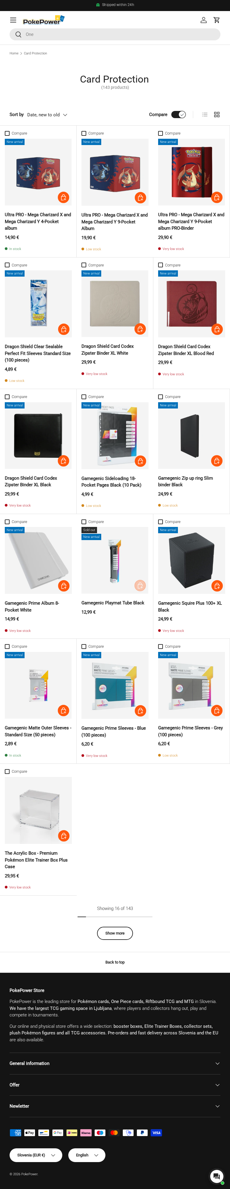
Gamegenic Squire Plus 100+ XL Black (190, 606)
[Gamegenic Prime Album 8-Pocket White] (38, 560)
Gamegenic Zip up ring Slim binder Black (185, 481)
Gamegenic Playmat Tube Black (112, 603)
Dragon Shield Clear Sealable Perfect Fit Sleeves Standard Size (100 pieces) (38, 353)
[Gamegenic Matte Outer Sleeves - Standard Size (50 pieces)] (38, 685)
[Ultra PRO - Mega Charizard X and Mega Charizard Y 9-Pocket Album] (115, 172)
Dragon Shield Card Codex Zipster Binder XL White (107, 350)
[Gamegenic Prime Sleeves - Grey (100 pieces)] (191, 685)
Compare (158, 114)
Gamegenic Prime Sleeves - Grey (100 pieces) (190, 731)
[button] (216, 20)
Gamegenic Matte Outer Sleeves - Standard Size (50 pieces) (38, 731)
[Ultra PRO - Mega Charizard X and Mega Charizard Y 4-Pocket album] (38, 172)
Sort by (17, 114)
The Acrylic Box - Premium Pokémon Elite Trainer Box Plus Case (36, 859)
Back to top (115, 962)
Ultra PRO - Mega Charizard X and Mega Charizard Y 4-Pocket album (38, 221)
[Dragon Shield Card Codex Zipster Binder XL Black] (38, 435)
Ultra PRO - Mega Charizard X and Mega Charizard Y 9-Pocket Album (114, 221)
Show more (115, 933)
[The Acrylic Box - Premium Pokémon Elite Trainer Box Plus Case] (38, 810)
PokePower (29, 1174)
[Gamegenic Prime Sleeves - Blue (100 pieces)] (115, 685)
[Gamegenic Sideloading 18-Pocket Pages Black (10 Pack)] (115, 435)
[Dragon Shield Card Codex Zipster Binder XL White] (114, 303)
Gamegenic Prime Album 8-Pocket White (32, 606)
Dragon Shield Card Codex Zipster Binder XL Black (31, 481)
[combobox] (115, 34)
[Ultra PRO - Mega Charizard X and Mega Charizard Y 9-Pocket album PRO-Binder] (191, 172)
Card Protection (35, 53)
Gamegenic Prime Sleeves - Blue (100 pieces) (113, 731)
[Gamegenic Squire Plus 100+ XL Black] (191, 560)
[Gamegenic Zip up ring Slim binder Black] (191, 435)
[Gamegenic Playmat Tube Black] (114, 560)
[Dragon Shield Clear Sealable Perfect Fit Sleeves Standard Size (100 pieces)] (38, 303)
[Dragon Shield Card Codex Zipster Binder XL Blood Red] (191, 303)
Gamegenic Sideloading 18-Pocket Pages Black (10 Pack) (111, 482)
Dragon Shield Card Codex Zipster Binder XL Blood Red (186, 350)
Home (14, 53)
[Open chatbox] (216, 1176)
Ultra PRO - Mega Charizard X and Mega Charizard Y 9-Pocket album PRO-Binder (191, 221)
